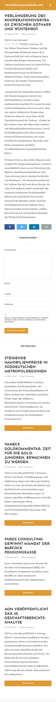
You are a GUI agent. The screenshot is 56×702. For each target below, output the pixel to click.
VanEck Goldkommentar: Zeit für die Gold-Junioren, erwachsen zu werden (27, 453)
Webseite (8, 304)
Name (7, 283)
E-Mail (7, 294)
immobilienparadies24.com (24, 5)
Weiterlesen (28, 428)
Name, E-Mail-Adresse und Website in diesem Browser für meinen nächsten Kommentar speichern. (26, 320)
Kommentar (10, 250)
